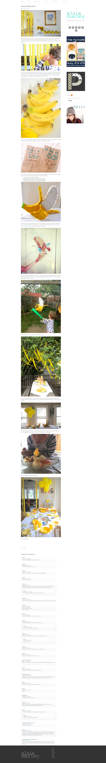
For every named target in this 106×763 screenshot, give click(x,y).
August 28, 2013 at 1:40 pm (26, 571)
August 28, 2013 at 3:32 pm (26, 578)
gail (22, 667)
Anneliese (23, 646)
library (46, 1)
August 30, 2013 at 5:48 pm (26, 661)
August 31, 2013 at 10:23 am (27, 627)
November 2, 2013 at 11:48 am (26, 730)
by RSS (69, 95)
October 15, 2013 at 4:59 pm (26, 710)
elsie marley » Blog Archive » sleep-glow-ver (29, 739)
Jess (22, 709)
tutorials (37, 1)
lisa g (23, 577)
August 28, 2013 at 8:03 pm (26, 606)
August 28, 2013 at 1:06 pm (26, 565)
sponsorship (65, 1)
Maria (23, 620)
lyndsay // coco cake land (26, 660)
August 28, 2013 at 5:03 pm (26, 599)
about (28, 1)
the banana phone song (45, 72)
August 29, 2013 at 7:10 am (26, 621)
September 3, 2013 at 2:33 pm (26, 683)
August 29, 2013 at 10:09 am (26, 647)
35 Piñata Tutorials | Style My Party (27, 722)
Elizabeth (23, 598)
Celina (23, 570)
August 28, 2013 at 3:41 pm (26, 585)
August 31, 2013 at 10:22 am (27, 591)
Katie (23, 653)
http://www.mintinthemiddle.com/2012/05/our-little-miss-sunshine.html (32, 705)
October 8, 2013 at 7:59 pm (26, 703)
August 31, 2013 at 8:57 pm (26, 668)
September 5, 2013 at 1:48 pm (26, 689)
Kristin (23, 564)
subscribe (53, 757)
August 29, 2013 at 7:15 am (26, 634)
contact (53, 753)
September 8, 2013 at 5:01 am (26, 696)
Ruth (23, 613)
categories (55, 1)
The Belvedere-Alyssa (25, 674)
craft (24, 548)
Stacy (23, 729)
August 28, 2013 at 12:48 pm (26, 558)
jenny (23, 701)
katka (23, 688)
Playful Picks (24, 695)
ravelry (53, 755)
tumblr (53, 754)
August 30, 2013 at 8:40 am (26, 654)
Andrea (23, 584)
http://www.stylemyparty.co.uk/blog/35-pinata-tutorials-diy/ (32, 733)
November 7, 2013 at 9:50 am (26, 740)
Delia (23, 682)
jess (22, 557)
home (22, 1)
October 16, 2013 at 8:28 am (27, 716)
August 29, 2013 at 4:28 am (26, 614)
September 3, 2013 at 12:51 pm (26, 675)
